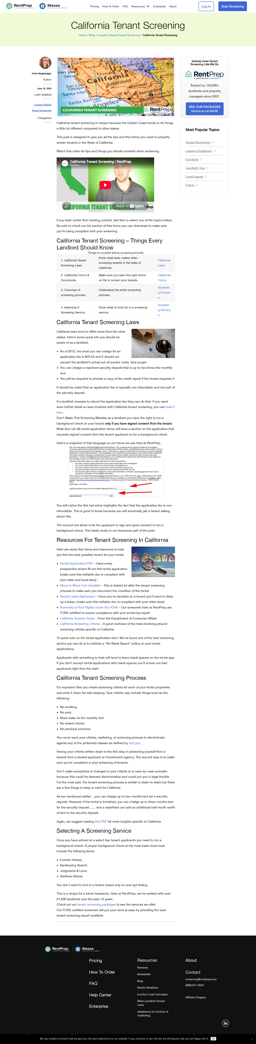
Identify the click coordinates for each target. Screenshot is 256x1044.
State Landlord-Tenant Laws (151, 1002)
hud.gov (134, 743)
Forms (190, 185)
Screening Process (164, 292)
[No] (251, 1039)
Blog (92, 35)
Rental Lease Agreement (77, 596)
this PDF (101, 821)
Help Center (100, 994)
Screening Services (164, 310)
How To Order (110, 6)
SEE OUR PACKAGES (204, 108)
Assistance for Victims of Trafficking (152, 1013)
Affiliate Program (195, 997)
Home (83, 35)
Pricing (94, 6)
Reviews (142, 967)
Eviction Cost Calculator (152, 994)
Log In (206, 6)
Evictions (192, 159)
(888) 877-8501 (194, 985)
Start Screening (233, 6)
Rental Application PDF (76, 563)
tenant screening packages (96, 904)
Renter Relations (147, 987)
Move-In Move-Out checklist (80, 585)
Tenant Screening (198, 142)
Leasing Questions (199, 151)
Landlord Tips (195, 168)
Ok (213, 1038)
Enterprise (159, 6)
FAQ (125, 6)
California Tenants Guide (77, 618)
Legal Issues (194, 176)
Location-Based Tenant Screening (119, 35)
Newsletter (144, 974)
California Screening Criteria (80, 624)
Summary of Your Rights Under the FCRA (89, 607)
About (173, 6)
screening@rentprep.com (201, 979)
